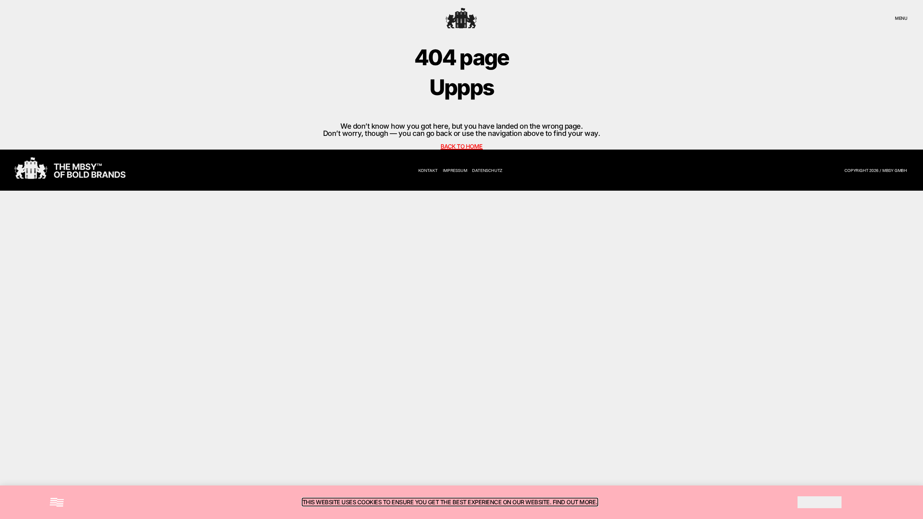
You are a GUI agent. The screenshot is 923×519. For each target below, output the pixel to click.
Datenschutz (487, 170)
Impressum (455, 170)
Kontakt (428, 170)
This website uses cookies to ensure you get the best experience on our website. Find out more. (449, 502)
